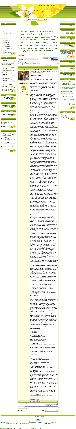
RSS (54, 5)
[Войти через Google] (72, 53)
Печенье (72, 84)
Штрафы (62, 91)
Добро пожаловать (10, 134)
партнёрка (62, 92)
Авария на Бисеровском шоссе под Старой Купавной (7, 64)
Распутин (68, 92)
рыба (71, 88)
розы (62, 81)
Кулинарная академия (31, 63)
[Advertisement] (38, 2)
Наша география (7, 135)
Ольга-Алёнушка (7, 122)
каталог (71, 96)
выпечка (64, 83)
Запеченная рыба (66, 88)
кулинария (70, 97)
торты (64, 85)
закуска (67, 91)
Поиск (46, 27)
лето (70, 87)
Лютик (4, 126)
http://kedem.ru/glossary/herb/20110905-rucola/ (41, 395)
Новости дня (13, 60)
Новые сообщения (22, 27)
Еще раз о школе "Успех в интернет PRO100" (7, 83)
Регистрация (45, 5)
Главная (40, 5)
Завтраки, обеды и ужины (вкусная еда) (9, 144)
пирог (73, 85)
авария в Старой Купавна (64, 107)
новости (62, 95)
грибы (61, 87)
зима (61, 85)
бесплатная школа (63, 104)
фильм (65, 92)
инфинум (68, 96)
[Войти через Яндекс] (70, 53)
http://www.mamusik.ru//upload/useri (66, 93)
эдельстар (63, 96)
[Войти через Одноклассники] (67, 56)
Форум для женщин (22, 63)
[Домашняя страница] (38, 401)
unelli (4, 123)
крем (71, 92)
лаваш (65, 91)
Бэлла (4, 125)
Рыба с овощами (63, 89)
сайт (65, 81)
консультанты (62, 103)
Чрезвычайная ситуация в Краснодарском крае (8, 71)
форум (70, 81)
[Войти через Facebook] (67, 53)
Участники (31, 27)
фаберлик (68, 95)
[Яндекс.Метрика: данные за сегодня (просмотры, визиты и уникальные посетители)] (71, 118)
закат (68, 87)
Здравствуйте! (6, 133)
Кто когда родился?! (8, 138)
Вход (51, 5)
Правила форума (39, 27)
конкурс (61, 99)
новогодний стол (64, 97)
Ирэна (4, 121)
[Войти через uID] (62, 53)
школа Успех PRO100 (71, 104)
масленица (66, 99)
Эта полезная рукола (26, 64)
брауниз (70, 91)
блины (69, 99)
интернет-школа (68, 103)
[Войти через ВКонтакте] (65, 53)
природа (65, 87)
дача (67, 81)
